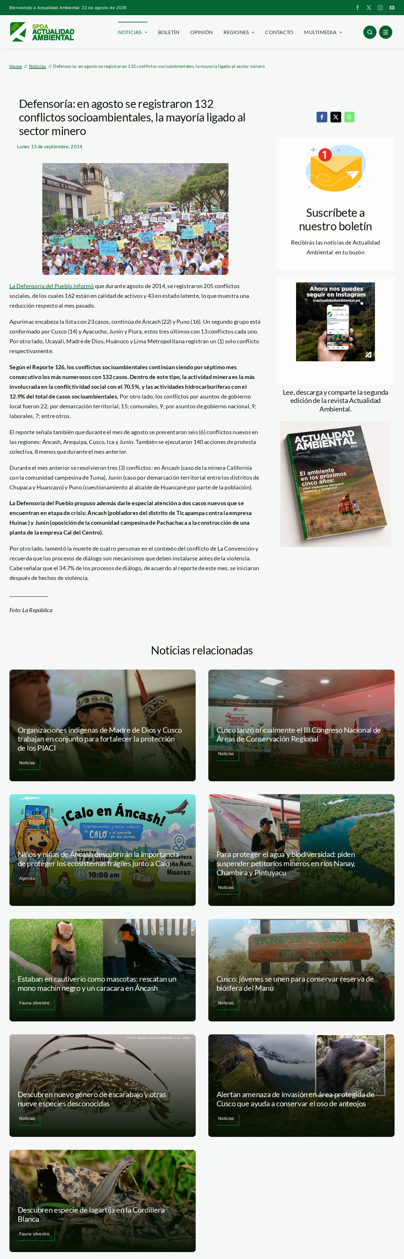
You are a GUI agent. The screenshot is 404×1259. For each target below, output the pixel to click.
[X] (336, 117)
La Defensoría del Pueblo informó (51, 285)
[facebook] (357, 7)
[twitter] (368, 7)
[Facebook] (322, 117)
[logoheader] (41, 24)
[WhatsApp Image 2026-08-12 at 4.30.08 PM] (335, 423)
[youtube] (392, 7)
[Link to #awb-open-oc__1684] (385, 32)
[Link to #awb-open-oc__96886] (370, 32)
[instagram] (380, 7)
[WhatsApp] (349, 117)
